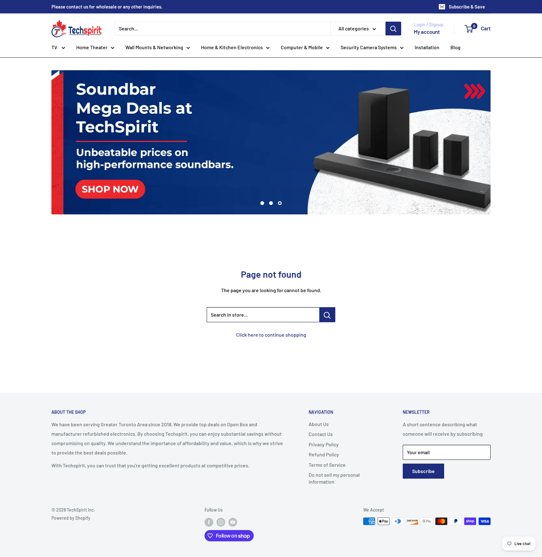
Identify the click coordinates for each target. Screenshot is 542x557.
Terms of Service (327, 465)
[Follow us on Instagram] (220, 522)
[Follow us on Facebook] (209, 522)
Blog (455, 47)
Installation (427, 47)
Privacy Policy (324, 444)
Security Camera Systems (369, 47)
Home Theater (92, 47)
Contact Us (321, 434)
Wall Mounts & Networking (154, 47)
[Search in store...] (327, 314)
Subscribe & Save (467, 6)
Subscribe (423, 471)
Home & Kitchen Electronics (232, 47)
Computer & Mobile (302, 47)
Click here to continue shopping (271, 335)
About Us (319, 424)
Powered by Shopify (70, 518)
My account (427, 32)
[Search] (393, 28)
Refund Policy (324, 454)
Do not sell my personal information (334, 478)
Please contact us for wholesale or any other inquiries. (106, 6)
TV (54, 47)
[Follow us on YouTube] (232, 522)
